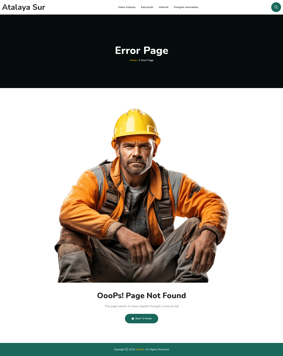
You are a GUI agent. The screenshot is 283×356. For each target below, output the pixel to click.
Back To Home (143, 318)
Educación (147, 7)
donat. (140, 349)
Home (133, 60)
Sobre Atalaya (126, 7)
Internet (163, 7)
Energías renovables (186, 7)
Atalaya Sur (23, 7)
